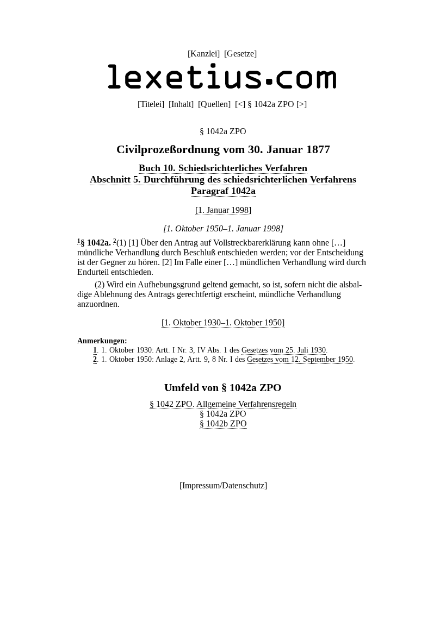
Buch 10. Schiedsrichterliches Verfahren (223, 167)
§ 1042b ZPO (223, 423)
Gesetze (240, 53)
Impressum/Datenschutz (223, 485)
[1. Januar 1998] (223, 210)
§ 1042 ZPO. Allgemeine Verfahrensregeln (223, 404)
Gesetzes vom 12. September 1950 (300, 359)
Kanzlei (203, 53)
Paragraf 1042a (223, 190)
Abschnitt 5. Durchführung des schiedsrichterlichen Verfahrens (223, 179)
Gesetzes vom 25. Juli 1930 (283, 349)
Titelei (151, 104)
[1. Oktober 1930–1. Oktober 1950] (223, 322)
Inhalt (181, 104)
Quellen (214, 104)
